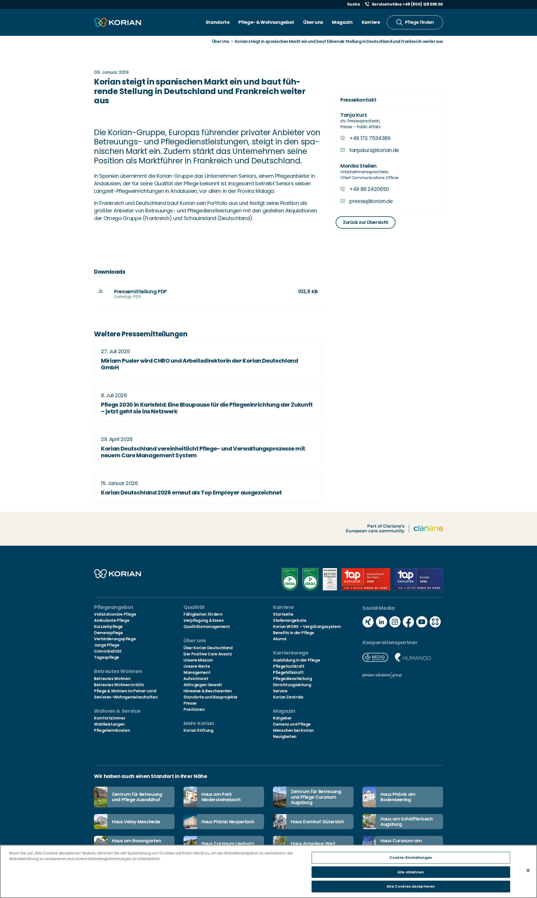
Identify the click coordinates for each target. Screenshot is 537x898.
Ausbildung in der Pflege (296, 660)
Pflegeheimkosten (112, 730)
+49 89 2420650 (369, 189)
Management (196, 672)
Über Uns (220, 41)
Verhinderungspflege (115, 639)
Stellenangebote (290, 620)
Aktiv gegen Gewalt (202, 685)
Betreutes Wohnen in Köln (119, 685)
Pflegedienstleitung (292, 678)
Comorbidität (108, 651)
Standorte (218, 22)
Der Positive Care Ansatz (207, 654)
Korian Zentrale (288, 697)
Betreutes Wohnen (112, 678)
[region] (268, 871)
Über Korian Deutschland (208, 648)
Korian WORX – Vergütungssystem (307, 626)
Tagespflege (106, 657)
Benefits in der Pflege (293, 633)
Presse (190, 703)
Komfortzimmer (109, 718)
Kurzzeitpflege (108, 626)
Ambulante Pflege (111, 620)
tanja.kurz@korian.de (374, 150)
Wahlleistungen (109, 724)
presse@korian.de (370, 201)
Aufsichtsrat (195, 678)
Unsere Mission (198, 660)
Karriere (371, 22)
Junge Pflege (106, 645)
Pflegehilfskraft (288, 672)
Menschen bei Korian (293, 730)
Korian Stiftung (198, 730)
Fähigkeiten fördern (202, 614)
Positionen (193, 709)
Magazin (342, 22)
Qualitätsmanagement (206, 626)
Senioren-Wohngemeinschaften (125, 697)
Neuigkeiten (284, 736)
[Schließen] (528, 870)
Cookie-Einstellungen (410, 857)
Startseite (283, 614)
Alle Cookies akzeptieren (411, 886)
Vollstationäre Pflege (115, 614)
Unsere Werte (196, 666)
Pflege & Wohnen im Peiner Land (125, 691)
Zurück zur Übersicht (365, 222)
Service (280, 691)
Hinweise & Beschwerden (207, 691)
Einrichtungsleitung (292, 685)
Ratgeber (282, 718)
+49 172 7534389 (369, 138)
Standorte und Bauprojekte (210, 697)
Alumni (279, 639)
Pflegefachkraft (289, 666)
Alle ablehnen (410, 872)
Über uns (313, 22)
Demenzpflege (108, 633)
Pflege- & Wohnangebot (266, 22)
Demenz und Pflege (292, 724)
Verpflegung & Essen (203, 620)
